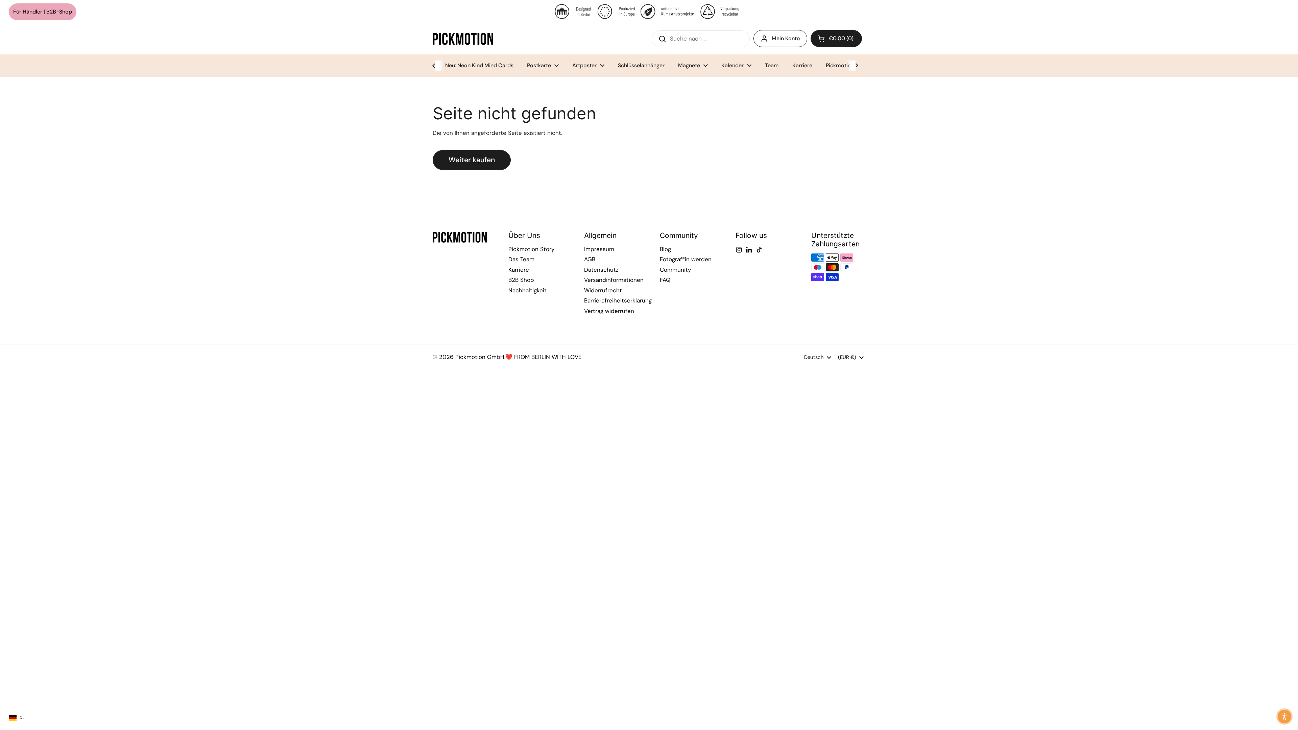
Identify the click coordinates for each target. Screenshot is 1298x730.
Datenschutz (601, 269)
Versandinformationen (614, 280)
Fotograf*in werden (686, 259)
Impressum (599, 249)
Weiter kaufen (472, 160)
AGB (589, 259)
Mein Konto (786, 38)
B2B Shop (521, 280)
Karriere (518, 269)
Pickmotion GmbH (479, 357)
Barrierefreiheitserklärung (618, 300)
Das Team (521, 259)
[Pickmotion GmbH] (463, 39)
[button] (836, 38)
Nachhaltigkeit (527, 290)
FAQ (665, 280)
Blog (665, 249)
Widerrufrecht (603, 290)
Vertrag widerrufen (609, 311)
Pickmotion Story (531, 249)
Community (675, 269)
